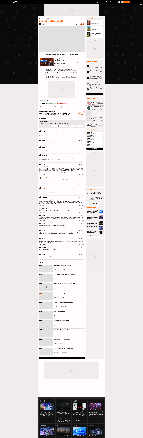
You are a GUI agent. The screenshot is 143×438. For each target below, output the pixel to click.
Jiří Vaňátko (44, 254)
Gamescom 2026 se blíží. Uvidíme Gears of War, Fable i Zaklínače (46, 412)
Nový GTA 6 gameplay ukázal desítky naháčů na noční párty (92, 217)
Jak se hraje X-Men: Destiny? (61, 330)
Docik (43, 208)
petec (43, 215)
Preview (41, 339)
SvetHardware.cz (90, 213)
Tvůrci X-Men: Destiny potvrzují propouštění (64, 274)
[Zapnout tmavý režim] (122, 2)
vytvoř (68, 123)
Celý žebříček (94, 148)
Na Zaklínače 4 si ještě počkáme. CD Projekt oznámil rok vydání (63, 418)
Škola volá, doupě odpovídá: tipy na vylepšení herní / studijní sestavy (46, 418)
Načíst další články (61, 357)
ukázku (67, 114)
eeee (42, 131)
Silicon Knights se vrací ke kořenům (62, 265)
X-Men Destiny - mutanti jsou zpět (62, 339)
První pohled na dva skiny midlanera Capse (92, 227)
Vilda (43, 238)
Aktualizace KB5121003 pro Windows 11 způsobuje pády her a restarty (93, 211)
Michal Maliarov (57, 297)
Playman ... (44, 155)
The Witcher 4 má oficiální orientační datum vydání (92, 223)
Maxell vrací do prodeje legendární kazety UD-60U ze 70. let (92, 232)
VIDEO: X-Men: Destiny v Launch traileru (63, 293)
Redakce (57, 65)
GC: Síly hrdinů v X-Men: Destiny (61, 320)
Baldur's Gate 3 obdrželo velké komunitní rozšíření (94, 418)
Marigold (43, 140)
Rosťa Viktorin (44, 24)
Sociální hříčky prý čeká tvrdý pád (51, 18)
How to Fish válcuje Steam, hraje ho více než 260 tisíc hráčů (46, 415)
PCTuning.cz (89, 235)
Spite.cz (88, 219)
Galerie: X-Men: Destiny (59, 311)
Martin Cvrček (57, 334)
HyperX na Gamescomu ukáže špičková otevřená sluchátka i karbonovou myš (78, 415)
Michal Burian (57, 306)
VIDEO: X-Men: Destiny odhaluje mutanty (64, 302)
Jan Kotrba (44, 197)
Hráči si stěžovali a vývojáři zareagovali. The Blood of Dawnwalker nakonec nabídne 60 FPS (63, 413)
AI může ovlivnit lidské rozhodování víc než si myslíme (79, 420)
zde (59, 114)
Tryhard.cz (89, 229)
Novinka (42, 18)
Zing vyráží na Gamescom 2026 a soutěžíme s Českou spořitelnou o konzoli (67, 59)
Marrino (43, 247)
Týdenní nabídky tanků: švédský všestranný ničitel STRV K (62, 436)
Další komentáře (95, 93)
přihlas (56, 123)
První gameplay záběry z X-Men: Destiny (63, 348)
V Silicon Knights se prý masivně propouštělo (65, 283)
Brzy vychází (89, 18)
